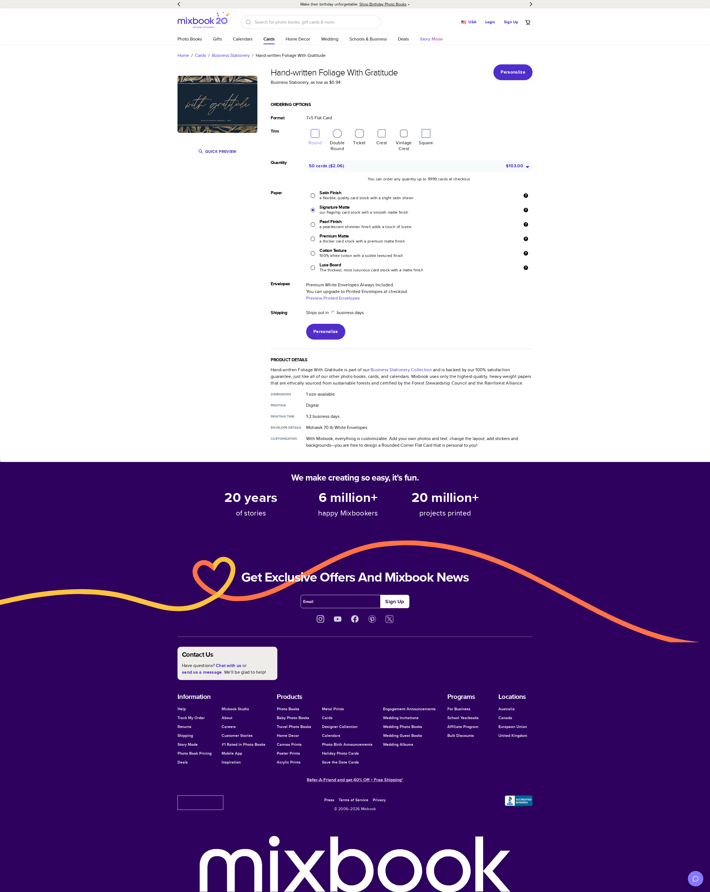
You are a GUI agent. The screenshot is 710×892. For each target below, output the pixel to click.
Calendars (242, 39)
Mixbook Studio (235, 709)
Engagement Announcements (409, 709)
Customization (284, 438)
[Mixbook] (204, 22)
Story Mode (188, 744)
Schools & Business (368, 39)
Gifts (217, 39)
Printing (278, 405)
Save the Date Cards (340, 762)
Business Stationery (231, 55)
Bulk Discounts (460, 735)
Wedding (329, 39)
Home (183, 55)
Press (329, 800)
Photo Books (190, 39)
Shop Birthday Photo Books (383, 4)
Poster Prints (288, 753)
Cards (269, 39)
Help (182, 709)
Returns (184, 726)
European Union (512, 726)
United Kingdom (512, 735)
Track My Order (191, 718)
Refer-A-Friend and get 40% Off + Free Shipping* (355, 780)
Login (490, 22)
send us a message (202, 672)
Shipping (185, 735)
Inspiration (231, 762)
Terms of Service (353, 800)
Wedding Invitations (401, 718)
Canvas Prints (289, 744)
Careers (229, 726)
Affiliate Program (462, 726)
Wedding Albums (398, 744)
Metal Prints (333, 709)
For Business (458, 709)
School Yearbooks (463, 718)
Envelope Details (286, 427)
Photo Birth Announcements (347, 744)
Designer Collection (339, 726)
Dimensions (281, 394)
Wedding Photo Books (402, 726)
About (227, 718)
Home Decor (298, 39)
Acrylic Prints (289, 762)
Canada (505, 718)
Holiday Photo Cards (340, 753)
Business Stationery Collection (401, 370)
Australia (506, 709)
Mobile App (232, 753)
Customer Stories (237, 735)
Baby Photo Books (293, 718)
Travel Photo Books (294, 726)
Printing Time (282, 416)
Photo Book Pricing (195, 753)
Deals (403, 39)
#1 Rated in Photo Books (243, 744)
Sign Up (511, 22)
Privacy (379, 800)
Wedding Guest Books (402, 735)
